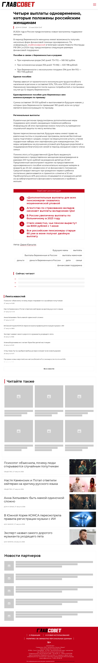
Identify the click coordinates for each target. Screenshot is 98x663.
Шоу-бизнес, (9, 524)
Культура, (8, 578)
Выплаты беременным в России (41, 255)
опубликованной (36, 45)
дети (68, 260)
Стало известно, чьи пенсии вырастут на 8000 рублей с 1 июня (52, 224)
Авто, (6, 599)
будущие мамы (60, 250)
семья (79, 260)
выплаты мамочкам (72, 255)
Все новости (49, 369)
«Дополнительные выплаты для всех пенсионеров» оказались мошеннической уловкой (51, 200)
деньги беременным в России (45, 260)
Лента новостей (15, 296)
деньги (20, 260)
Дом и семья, (9, 506)
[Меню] (93, 5)
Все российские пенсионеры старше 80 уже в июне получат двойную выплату (51, 233)
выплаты (77, 250)
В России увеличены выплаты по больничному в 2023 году (49, 217)
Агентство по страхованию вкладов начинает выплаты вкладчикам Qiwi (51, 209)
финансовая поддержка (69, 265)
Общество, (8, 471)
